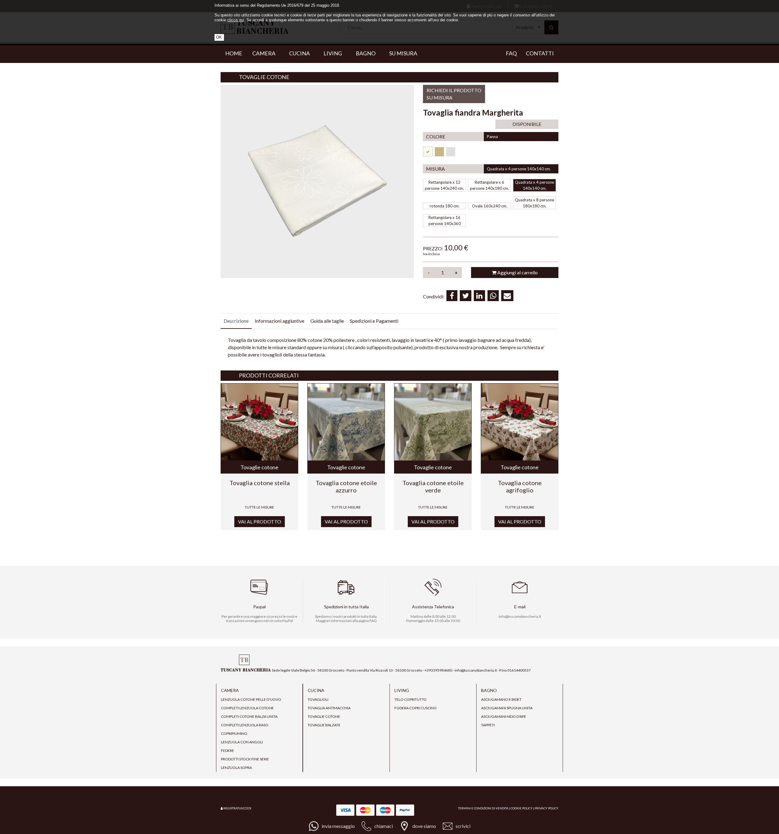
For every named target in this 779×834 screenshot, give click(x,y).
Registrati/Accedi (237, 808)
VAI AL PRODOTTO (259, 521)
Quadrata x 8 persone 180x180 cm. (534, 202)
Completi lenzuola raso (244, 725)
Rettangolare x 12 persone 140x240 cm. (444, 185)
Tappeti (488, 725)
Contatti (540, 53)
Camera (265, 53)
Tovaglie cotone (264, 77)
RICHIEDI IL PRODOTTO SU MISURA (454, 93)
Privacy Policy (546, 808)
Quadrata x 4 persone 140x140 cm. (534, 185)
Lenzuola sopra (236, 767)
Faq (511, 53)
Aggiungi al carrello (517, 272)
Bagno (367, 53)
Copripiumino (234, 733)
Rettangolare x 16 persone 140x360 (444, 220)
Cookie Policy (522, 808)
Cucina (301, 53)
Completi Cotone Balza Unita (249, 716)
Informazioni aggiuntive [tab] (279, 321)
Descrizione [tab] (236, 321)
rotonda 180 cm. (444, 205)
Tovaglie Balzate (324, 725)
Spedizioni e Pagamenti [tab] (374, 321)
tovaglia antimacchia (329, 708)
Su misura (403, 53)
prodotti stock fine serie (245, 759)
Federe (227, 750)
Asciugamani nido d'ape (503, 716)
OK (219, 37)
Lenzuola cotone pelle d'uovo (251, 699)
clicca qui (235, 20)
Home (233, 53)
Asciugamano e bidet (501, 699)
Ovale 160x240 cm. (489, 205)
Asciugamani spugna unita (507, 708)
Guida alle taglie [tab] (327, 321)
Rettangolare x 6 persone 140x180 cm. (489, 185)
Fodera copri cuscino (415, 708)
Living (334, 53)
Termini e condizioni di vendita (483, 808)
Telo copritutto (410, 699)
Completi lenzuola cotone (247, 708)
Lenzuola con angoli (242, 742)
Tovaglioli (318, 699)
